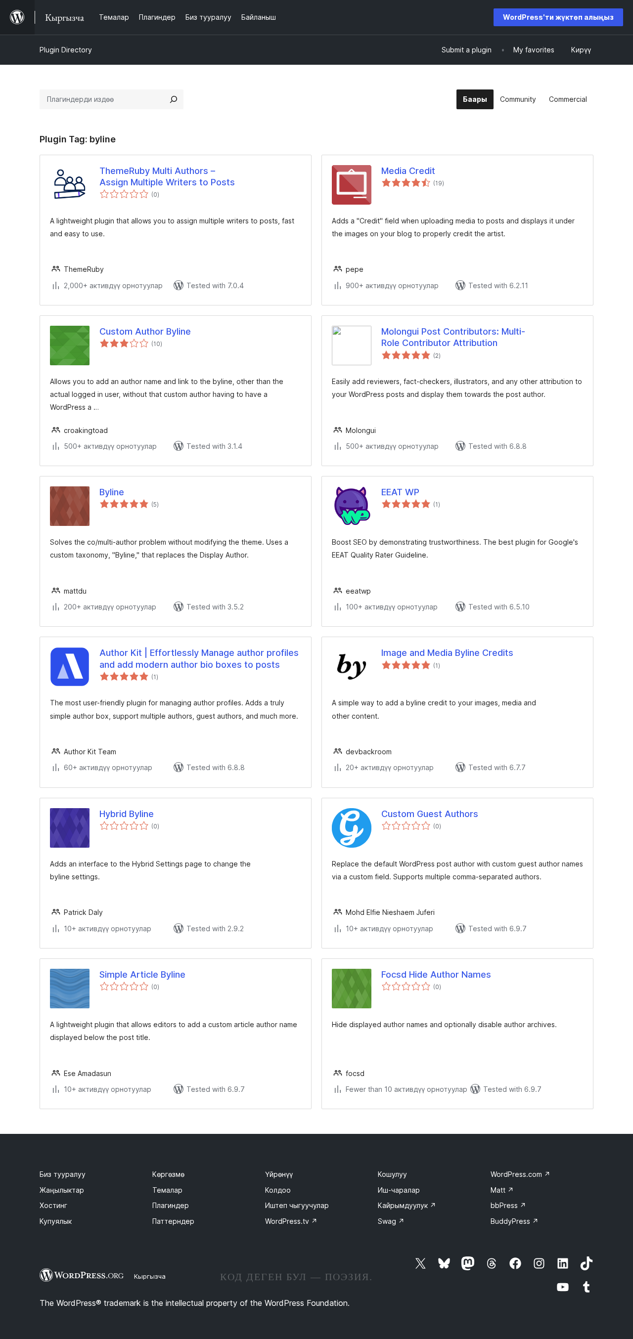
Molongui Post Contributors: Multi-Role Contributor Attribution (453, 337)
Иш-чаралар (399, 1190)
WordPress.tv (291, 1221)
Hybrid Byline (126, 814)
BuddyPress (515, 1221)
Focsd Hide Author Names (436, 974)
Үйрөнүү (279, 1174)
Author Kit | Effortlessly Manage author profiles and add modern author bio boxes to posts (199, 658)
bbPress (508, 1205)
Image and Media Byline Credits (447, 653)
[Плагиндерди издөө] (173, 99)
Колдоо (278, 1190)
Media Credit (408, 171)
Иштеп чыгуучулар (297, 1205)
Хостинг (53, 1205)
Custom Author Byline (145, 331)
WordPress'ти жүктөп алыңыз (558, 17)
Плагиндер (170, 1205)
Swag (391, 1221)
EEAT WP (400, 492)
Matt (502, 1190)
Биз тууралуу (63, 1174)
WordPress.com (520, 1174)
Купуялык (56, 1221)
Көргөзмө (168, 1174)
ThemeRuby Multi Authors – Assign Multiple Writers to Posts (167, 176)
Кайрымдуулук (407, 1205)
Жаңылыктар (62, 1190)
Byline (111, 492)
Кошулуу (392, 1174)
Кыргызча (150, 1276)
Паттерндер (173, 1221)
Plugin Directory (66, 49)
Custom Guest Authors (429, 814)
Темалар (167, 1190)
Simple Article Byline (142, 974)
